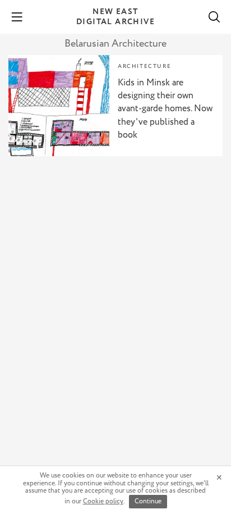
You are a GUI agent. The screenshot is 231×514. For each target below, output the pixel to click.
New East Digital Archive (115, 17)
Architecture (144, 66)
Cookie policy (103, 501)
